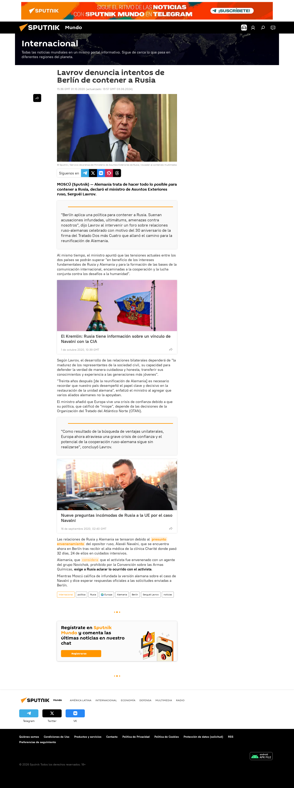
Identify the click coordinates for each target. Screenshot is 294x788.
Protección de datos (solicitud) (203, 737)
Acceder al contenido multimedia (159, 164)
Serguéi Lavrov (151, 594)
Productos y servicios (87, 737)
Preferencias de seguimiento (37, 742)
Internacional (66, 594)
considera (90, 559)
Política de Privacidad (136, 737)
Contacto (112, 737)
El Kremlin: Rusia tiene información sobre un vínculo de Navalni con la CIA (116, 339)
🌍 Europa (106, 594)
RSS (230, 737)
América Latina (80, 700)
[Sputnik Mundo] (41, 32)
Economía (128, 700)
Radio (180, 700)
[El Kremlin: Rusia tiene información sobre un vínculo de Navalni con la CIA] (117, 305)
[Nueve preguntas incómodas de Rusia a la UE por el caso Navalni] (117, 484)
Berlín (135, 594)
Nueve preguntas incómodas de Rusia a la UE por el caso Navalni (116, 518)
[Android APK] (261, 756)
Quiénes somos (29, 737)
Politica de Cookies (166, 737)
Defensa (145, 700)
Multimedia (163, 700)
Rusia (93, 594)
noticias (168, 594)
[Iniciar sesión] (253, 28)
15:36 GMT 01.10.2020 (71, 89)
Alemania (122, 594)
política (81, 594)
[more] (171, 349)
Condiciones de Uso (56, 737)
